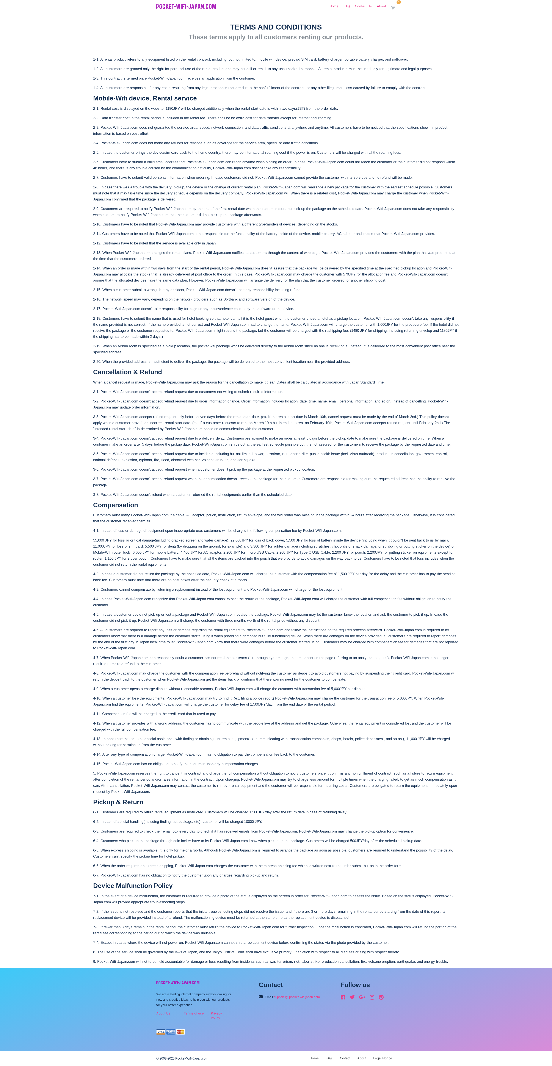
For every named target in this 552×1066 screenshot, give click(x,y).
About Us (163, 1013)
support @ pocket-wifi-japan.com (297, 997)
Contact (344, 1058)
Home (334, 6)
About (381, 6)
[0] (395, 8)
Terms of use (194, 1013)
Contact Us (363, 6)
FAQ (347, 6)
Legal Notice (382, 1058)
